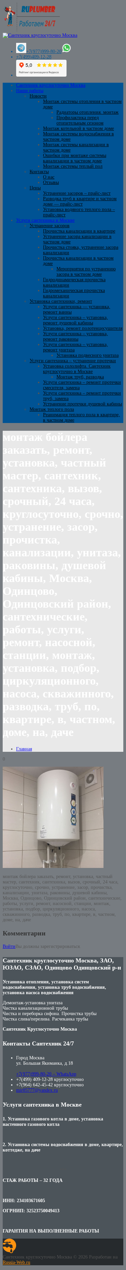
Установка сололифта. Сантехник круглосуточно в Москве (77, 369)
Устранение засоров (50, 225)
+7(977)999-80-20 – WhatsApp (46, 1074)
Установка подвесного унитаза (87, 355)
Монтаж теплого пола (52, 409)
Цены (35, 187)
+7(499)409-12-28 (33, 56)
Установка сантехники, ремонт (61, 301)
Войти (9, 946)
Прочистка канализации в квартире (79, 231)
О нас (48, 177)
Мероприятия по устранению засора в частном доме (86, 271)
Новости (38, 96)
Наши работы (29, 90)
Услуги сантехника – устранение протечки (73, 360)
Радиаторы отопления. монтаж (87, 112)
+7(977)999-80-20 (43, 51)
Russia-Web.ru (16, 1262)
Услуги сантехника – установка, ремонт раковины (75, 336)
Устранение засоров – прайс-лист (77, 193)
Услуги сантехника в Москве (45, 220)
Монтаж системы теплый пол (72, 166)
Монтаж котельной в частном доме (78, 128)
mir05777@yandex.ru (37, 1090)
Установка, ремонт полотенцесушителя (82, 328)
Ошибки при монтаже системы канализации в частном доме (74, 158)
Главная (24, 748)
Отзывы (51, 182)
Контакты (39, 171)
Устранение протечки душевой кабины (82, 403)
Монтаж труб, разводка (80, 376)
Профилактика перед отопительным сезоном (79, 120)
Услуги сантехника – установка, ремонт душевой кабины (75, 320)
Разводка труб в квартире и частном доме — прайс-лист (80, 201)
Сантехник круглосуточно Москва (50, 85)
